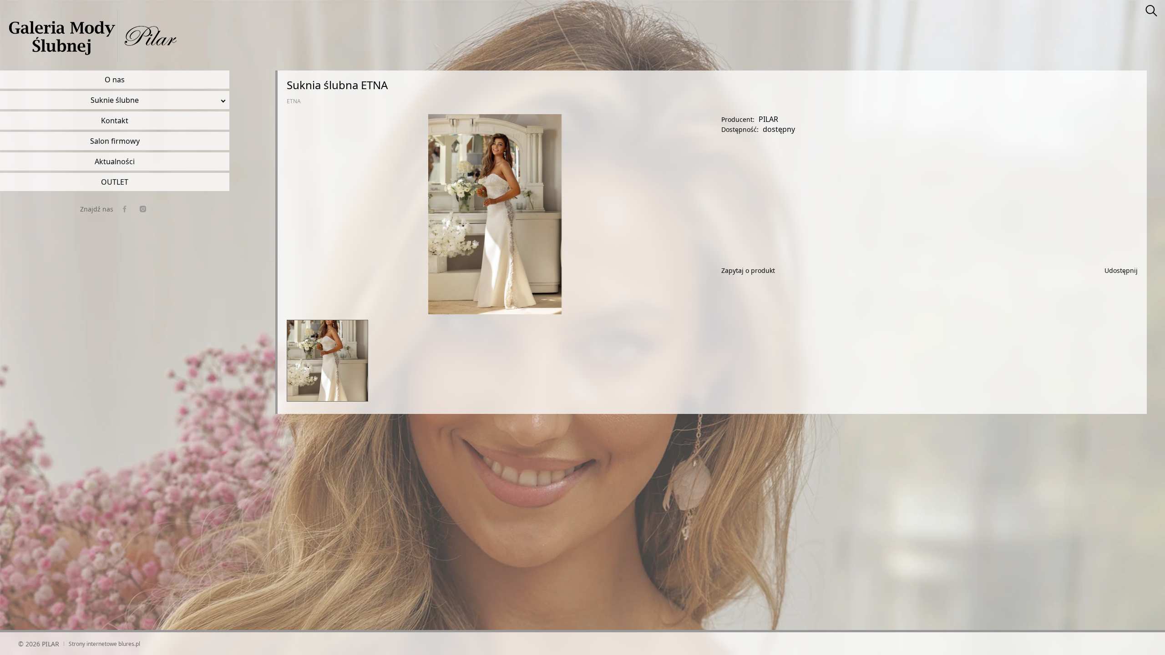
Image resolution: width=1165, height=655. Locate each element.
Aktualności (115, 161)
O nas (115, 80)
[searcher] (1151, 11)
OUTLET (114, 182)
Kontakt (114, 121)
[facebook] (125, 209)
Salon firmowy (115, 141)
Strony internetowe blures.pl (104, 644)
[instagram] (143, 209)
